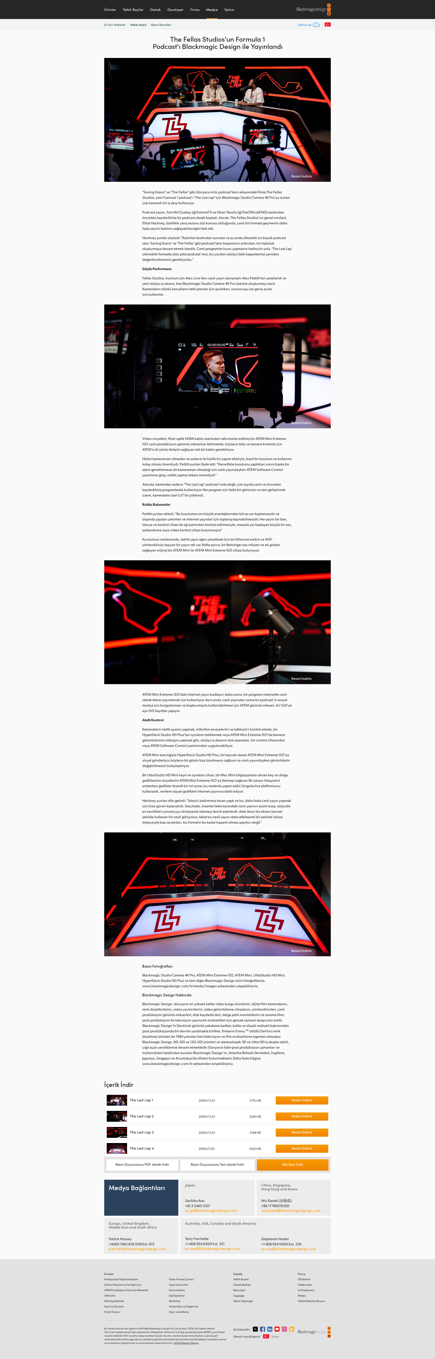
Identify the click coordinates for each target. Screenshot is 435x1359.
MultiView (175, 1301)
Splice (229, 9)
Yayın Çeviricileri (178, 1284)
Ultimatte (109, 1295)
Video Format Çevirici (181, 1279)
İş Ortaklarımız (306, 1290)
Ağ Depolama (177, 1295)
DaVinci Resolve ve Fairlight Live (122, 1284)
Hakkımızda (305, 1284)
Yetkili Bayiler (133, 9)
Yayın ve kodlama (179, 1311)
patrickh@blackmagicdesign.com (137, 1249)
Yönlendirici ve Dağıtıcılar (183, 1306)
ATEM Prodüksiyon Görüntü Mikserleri (126, 1290)
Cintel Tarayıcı (112, 1311)
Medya (212, 9)
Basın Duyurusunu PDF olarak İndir (142, 1164)
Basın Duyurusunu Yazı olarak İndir (217, 1164)
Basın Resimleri (161, 25)
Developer (175, 9)
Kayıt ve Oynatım (114, 1306)
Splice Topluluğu (243, 1301)
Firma (194, 9)
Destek (155, 9)
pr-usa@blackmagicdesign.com (212, 1248)
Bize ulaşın (239, 1290)
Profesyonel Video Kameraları (121, 1279)
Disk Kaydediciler (114, 1301)
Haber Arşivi (138, 24)
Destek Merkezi (242, 1284)
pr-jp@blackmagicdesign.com (211, 1210)
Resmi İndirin (301, 176)
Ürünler (110, 9)
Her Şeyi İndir (292, 1164)
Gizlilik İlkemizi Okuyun (311, 1301)
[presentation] (110, 120)
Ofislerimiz (304, 1279)
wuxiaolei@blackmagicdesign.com (291, 1210)
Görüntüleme (177, 1290)
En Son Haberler (115, 25)
